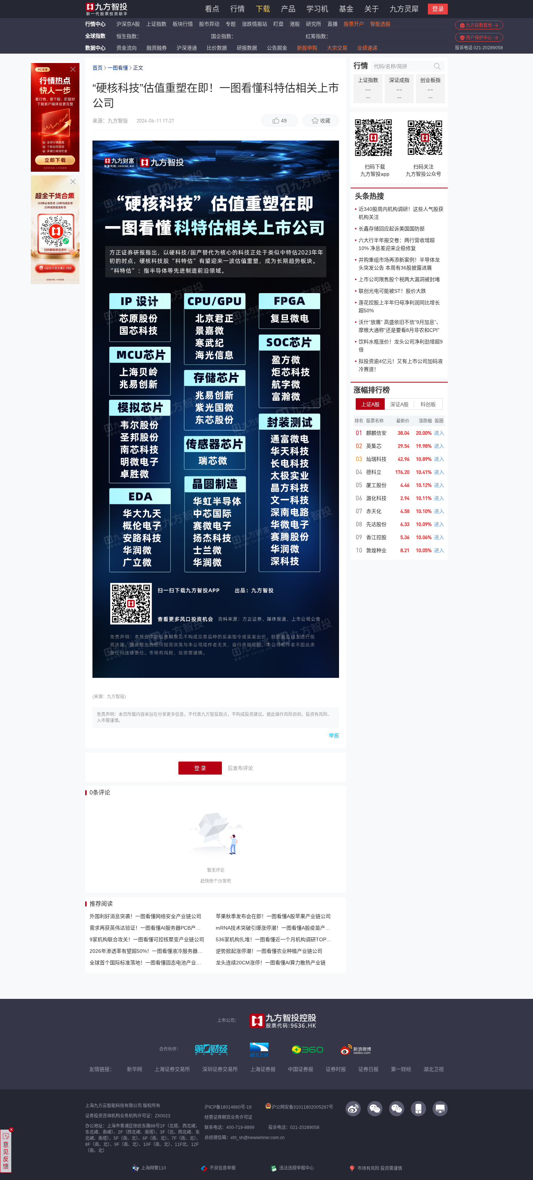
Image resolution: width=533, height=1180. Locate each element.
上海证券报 (263, 1069)
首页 (97, 68)
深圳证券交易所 (220, 1069)
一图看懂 (118, 68)
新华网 (134, 1069)
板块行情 (183, 24)
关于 (371, 9)
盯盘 (278, 24)
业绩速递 (367, 48)
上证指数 (156, 24)
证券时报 (336, 1069)
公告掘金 (277, 48)
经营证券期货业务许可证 (228, 1117)
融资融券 (156, 48)
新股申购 (307, 48)
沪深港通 (187, 48)
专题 (231, 24)
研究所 (313, 24)
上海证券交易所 (172, 1069)
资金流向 (126, 48)
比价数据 (217, 48)
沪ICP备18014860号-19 (228, 1107)
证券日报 (368, 1069)
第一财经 (401, 1069)
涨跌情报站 (254, 24)
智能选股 (380, 24)
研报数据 (247, 48)
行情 (237, 9)
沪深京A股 (128, 24)
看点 (212, 9)
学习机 (317, 9)
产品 (288, 9)
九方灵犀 (404, 9)
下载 (263, 9)
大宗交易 (337, 48)
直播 (332, 24)
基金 (346, 9)
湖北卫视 (433, 1069)
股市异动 (209, 24)
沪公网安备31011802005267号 (302, 1107)
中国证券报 (300, 1069)
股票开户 (354, 24)
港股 (295, 24)
